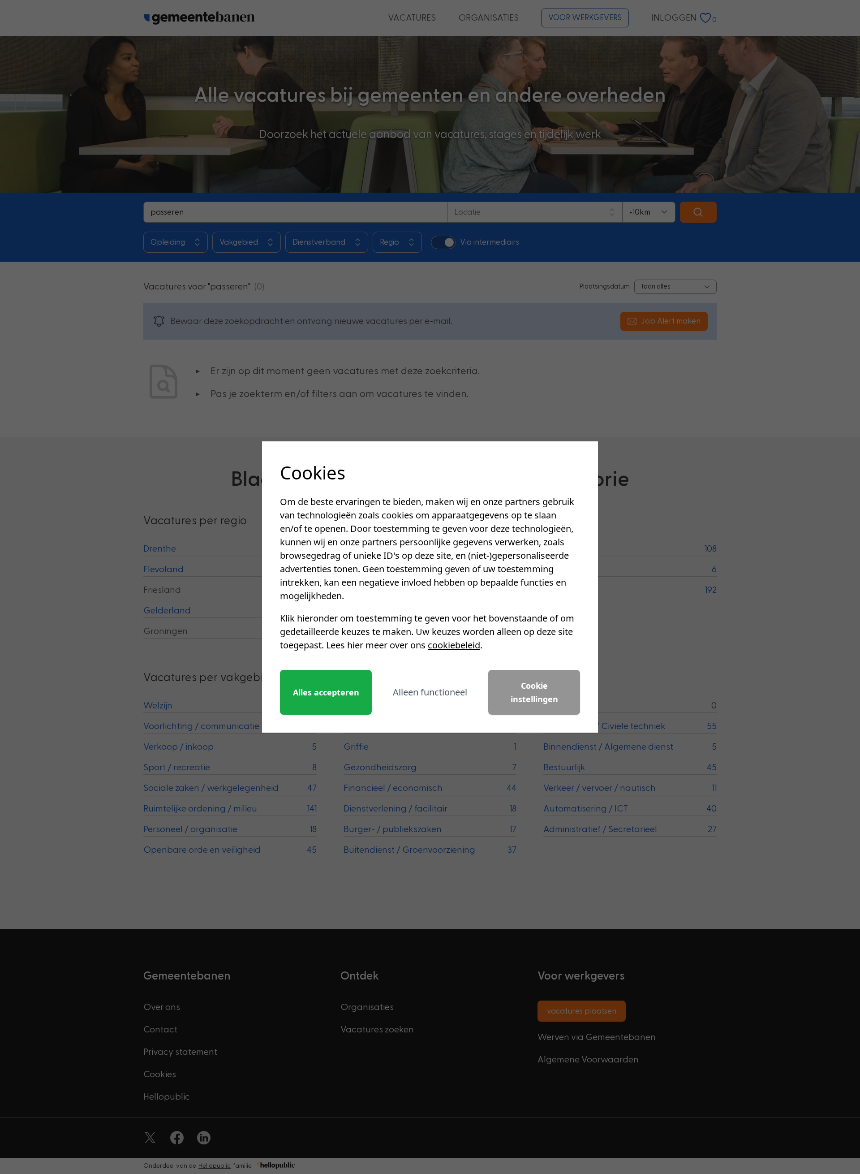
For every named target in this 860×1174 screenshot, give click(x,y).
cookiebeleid (454, 645)
